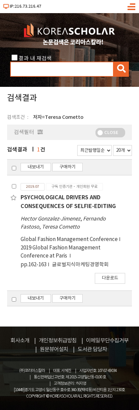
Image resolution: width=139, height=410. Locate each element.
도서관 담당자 (92, 349)
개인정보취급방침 (58, 341)
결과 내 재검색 (35, 59)
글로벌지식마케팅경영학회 (80, 265)
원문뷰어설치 (54, 349)
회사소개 (19, 341)
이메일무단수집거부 (107, 341)
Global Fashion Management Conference (69, 239)
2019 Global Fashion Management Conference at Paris (61, 252)
